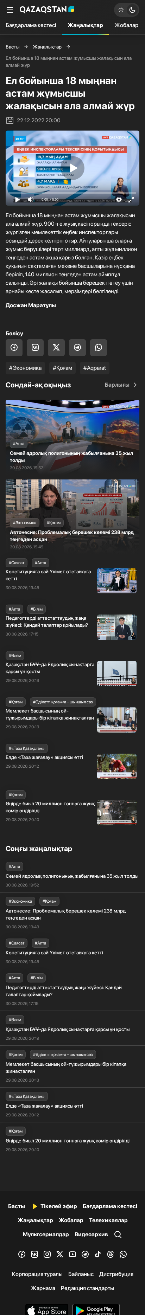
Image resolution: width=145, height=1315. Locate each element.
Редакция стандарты (87, 1288)
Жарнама (43, 1288)
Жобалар (126, 25)
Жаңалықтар (85, 25)
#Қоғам (62, 368)
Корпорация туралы (37, 1274)
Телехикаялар (108, 1220)
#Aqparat (94, 368)
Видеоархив (91, 1234)
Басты (12, 47)
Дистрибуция (116, 1274)
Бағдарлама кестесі (31, 25)
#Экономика (25, 368)
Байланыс (81, 1274)
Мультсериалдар (46, 1234)
